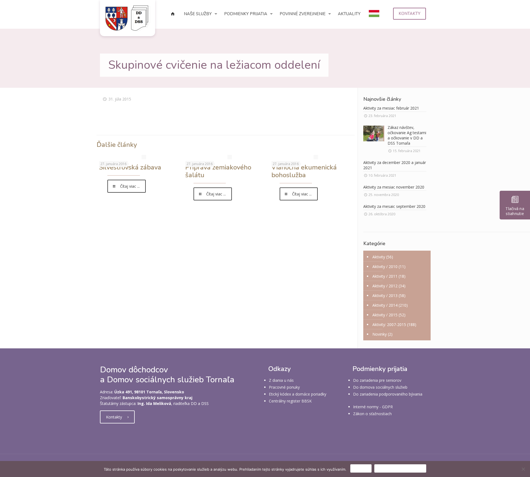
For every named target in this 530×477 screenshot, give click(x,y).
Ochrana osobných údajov (400, 468)
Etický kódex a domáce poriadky (297, 394)
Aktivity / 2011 (385, 276)
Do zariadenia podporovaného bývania (387, 394)
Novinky (379, 334)
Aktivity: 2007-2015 (389, 324)
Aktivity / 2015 (385, 314)
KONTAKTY (409, 13)
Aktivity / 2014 (385, 305)
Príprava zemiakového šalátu (218, 171)
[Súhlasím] (523, 469)
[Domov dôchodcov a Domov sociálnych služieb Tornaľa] (127, 18)
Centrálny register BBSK (290, 401)
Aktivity (378, 256)
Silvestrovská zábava (130, 167)
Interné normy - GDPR (373, 406)
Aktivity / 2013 (385, 295)
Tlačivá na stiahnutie (514, 211)
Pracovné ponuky (284, 387)
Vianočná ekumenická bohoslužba (304, 171)
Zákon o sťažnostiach (372, 413)
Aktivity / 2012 (385, 285)
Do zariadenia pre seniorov (377, 380)
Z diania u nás (281, 380)
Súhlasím (361, 468)
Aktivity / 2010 (385, 266)
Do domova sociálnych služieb (380, 387)
